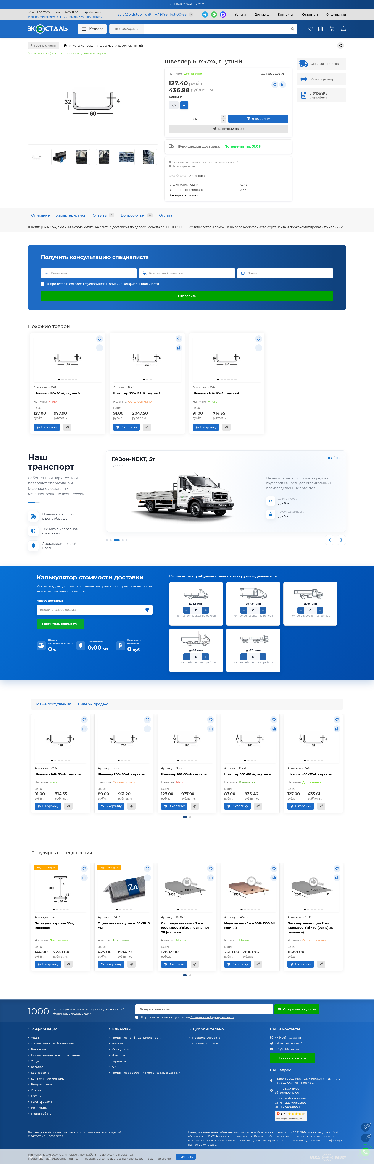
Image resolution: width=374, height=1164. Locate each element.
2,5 (174, 105)
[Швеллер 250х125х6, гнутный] (147, 358)
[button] (185, 817)
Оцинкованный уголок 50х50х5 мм (124, 925)
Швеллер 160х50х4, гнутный (57, 393)
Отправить (187, 296)
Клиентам (121, 1029)
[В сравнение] (282, 84)
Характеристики (71, 215)
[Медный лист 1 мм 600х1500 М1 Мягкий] (250, 888)
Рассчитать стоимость (59, 624)
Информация (44, 1029)
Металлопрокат (83, 45)
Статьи (36, 1090)
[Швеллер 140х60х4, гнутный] (227, 358)
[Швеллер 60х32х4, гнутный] (313, 739)
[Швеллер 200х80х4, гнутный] (124, 739)
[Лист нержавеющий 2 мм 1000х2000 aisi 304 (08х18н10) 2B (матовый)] (187, 888)
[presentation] (31, 763)
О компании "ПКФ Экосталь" (53, 1043)
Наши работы (41, 1113)
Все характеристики (184, 195)
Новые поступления (52, 704)
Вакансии (38, 1049)
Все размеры (45, 45)
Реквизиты (39, 1107)
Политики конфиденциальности (132, 284)
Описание (40, 215)
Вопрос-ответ (136, 215)
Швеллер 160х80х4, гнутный (247, 774)
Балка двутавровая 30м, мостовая (54, 925)
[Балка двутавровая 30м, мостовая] (61, 888)
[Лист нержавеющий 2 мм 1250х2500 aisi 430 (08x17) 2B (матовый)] (313, 888)
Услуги (240, 14)
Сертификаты (41, 1102)
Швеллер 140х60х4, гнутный (216, 393)
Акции (36, 1037)
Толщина (175, 97)
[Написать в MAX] (223, 14)
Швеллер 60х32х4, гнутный (309, 774)
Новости (118, 1055)
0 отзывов (197, 176)
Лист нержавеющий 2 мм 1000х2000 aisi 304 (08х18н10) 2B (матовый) (185, 927)
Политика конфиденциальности (137, 1037)
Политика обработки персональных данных (146, 1072)
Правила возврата (206, 1037)
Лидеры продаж (93, 704)
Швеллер (106, 45)
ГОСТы (36, 1096)
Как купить (120, 1049)
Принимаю (185, 1156)
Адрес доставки (50, 601)
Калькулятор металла (48, 1078)
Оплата (165, 215)
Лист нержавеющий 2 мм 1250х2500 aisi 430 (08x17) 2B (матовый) (310, 927)
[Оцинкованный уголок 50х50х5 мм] (124, 888)
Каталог (96, 29)
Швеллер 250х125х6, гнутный (137, 393)
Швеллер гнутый (130, 45)
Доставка (262, 14)
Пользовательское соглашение (55, 1055)
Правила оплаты (205, 1043)
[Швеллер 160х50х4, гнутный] (68, 358)
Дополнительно (208, 1029)
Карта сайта (40, 1072)
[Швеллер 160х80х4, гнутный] (250, 739)
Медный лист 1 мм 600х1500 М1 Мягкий (249, 925)
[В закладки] (274, 84)
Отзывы (103, 215)
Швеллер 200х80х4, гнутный (121, 774)
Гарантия (119, 1061)
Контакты (285, 14)
